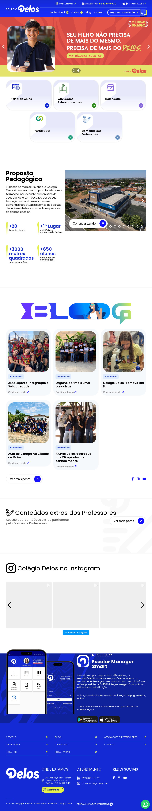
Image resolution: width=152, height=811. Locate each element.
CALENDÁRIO (61, 745)
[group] (29, 605)
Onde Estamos (66, 3)
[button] (74, 70)
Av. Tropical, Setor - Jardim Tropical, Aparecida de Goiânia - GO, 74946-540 (58, 780)
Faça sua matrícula (122, 12)
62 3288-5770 (91, 778)
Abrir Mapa (53, 789)
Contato (99, 12)
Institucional (57, 12)
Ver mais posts (20, 479)
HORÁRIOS (11, 752)
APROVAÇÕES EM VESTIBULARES (120, 737)
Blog (88, 12)
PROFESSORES (13, 745)
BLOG (58, 737)
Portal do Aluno (136, 3)
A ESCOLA (11, 737)
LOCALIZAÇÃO (62, 752)
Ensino (75, 12)
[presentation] (3, 47)
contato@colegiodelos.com (95, 783)
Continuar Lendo (84, 223)
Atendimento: (100, 3)
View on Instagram (77, 632)
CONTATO (109, 745)
